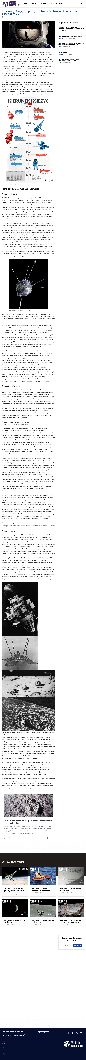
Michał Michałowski (10, 17)
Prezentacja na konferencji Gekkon (70, 36)
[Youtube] (81, 1033)
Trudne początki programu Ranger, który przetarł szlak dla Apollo (14, 890)
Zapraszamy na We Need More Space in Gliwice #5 (71, 51)
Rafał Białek (34, 892)
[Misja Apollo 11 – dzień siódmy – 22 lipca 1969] (15, 908)
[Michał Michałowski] (3, 17)
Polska (60, 62)
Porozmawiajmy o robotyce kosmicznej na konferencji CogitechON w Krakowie (71, 28)
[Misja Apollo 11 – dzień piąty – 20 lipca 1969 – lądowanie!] (71, 908)
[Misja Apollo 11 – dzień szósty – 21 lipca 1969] (43, 908)
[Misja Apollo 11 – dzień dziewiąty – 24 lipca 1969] (43, 876)
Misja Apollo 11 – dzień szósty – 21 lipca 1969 (43, 921)
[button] (82, 4)
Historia (30, 17)
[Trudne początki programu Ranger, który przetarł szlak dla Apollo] (15, 876)
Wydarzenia (61, 32)
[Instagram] (72, 1033)
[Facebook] (68, 1033)
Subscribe (77, 945)
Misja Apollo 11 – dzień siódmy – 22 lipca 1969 (14, 921)
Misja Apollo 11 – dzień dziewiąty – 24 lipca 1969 (41, 889)
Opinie (59, 46)
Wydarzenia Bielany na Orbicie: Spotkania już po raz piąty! (68, 59)
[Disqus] (28, 955)
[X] (76, 1033)
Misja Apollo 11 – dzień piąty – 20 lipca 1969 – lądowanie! (70, 921)
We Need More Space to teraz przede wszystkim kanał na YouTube (71, 43)
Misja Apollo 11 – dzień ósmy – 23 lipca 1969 (70, 889)
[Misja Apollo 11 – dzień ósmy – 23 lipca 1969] (71, 876)
